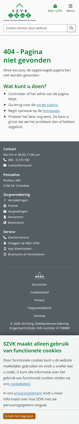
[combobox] (35, 28)
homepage (51, 110)
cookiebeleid (20, 384)
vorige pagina (47, 105)
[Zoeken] (71, 28)
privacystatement (28, 393)
